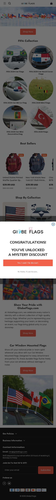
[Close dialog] (53, 224)
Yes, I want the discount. (28, 262)
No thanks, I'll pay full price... (28, 272)
